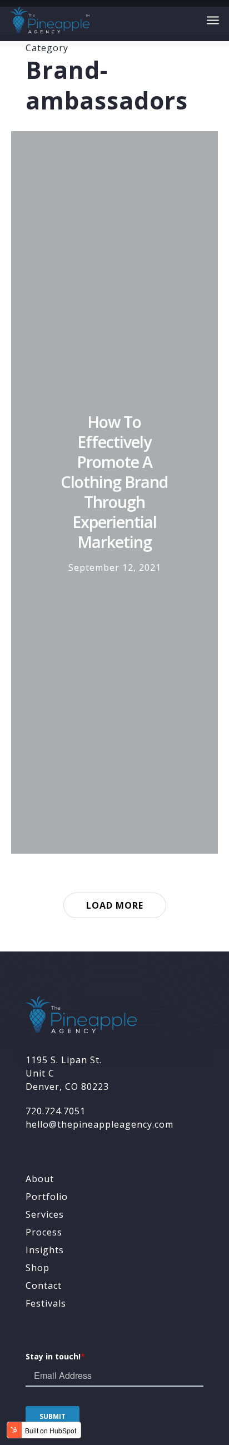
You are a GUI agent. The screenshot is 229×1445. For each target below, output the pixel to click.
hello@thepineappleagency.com (99, 1124)
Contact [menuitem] (44, 1285)
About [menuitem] (40, 1179)
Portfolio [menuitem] (47, 1196)
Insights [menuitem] (45, 1250)
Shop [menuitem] (37, 1268)
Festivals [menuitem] (46, 1303)
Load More (114, 905)
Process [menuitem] (44, 1232)
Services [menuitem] (45, 1214)
